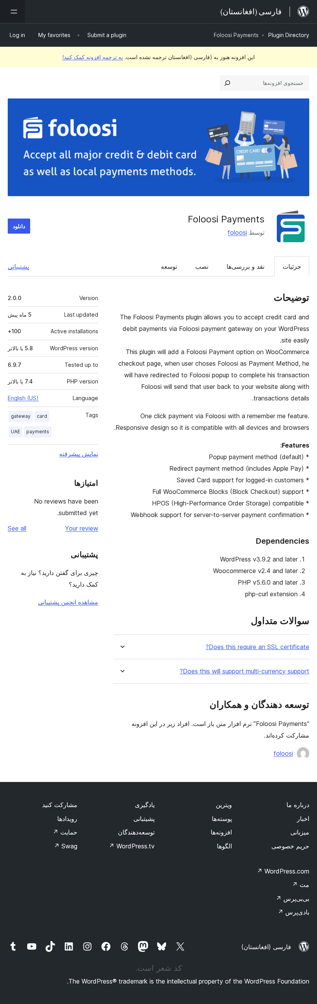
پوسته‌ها (222, 819)
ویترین (224, 805)
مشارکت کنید (59, 805)
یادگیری (145, 805)
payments (37, 431)
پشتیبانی (18, 266)
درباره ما (297, 805)
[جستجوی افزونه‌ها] (227, 83)
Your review (81, 528)
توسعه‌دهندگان (136, 832)
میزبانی (299, 832)
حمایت (65, 832)
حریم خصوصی (290, 846)
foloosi (237, 232)
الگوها (224, 846)
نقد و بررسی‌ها (245, 266)
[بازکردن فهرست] (12, 11)
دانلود (19, 226)
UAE (15, 431)
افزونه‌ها (221, 832)
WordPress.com (283, 871)
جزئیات (292, 266)
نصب (201, 266)
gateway (21, 416)
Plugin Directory (288, 35)
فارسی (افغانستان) (266, 947)
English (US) (23, 398)
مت (300, 885)
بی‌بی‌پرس (292, 898)
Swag (65, 846)
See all (17, 528)
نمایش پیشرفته (78, 454)
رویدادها (67, 819)
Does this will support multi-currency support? (244, 671)
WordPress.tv (132, 846)
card (42, 416)
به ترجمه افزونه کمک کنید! (92, 57)
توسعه (169, 266)
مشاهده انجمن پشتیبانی (68, 602)
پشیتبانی (144, 819)
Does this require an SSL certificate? (257, 647)
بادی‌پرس (293, 912)
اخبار (303, 819)
